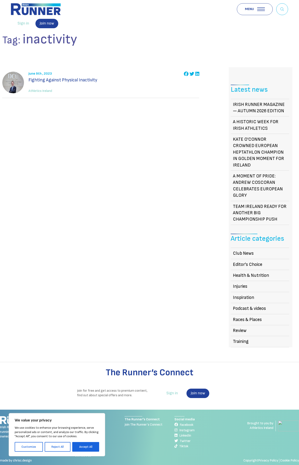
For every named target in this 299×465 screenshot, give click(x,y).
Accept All (85, 447)
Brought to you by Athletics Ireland (260, 425)
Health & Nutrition (251, 275)
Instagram (187, 430)
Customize (28, 447)
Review (239, 330)
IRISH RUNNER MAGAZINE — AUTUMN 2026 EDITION (259, 108)
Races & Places (247, 319)
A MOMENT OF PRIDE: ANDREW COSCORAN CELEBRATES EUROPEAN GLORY (258, 185)
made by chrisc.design (16, 460)
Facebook (186, 425)
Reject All (57, 447)
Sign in (23, 23)
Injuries (240, 286)
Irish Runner (36, 9)
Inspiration (243, 297)
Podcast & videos (249, 308)
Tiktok (183, 446)
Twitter (185, 441)
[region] (57, 434)
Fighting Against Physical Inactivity (62, 80)
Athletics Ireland (40, 91)
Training (241, 341)
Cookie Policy (289, 460)
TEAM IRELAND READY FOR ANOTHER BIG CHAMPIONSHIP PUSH (260, 213)
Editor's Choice (247, 264)
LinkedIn (185, 435)
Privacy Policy (268, 460)
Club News (243, 253)
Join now (47, 23)
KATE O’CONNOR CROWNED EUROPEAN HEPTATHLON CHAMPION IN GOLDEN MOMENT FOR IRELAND (258, 152)
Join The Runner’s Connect (143, 425)
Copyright (250, 460)
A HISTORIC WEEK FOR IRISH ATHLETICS (255, 125)
